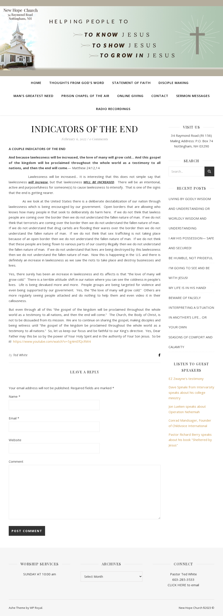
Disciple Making (174, 82)
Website (15, 440)
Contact (159, 95)
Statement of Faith (131, 82)
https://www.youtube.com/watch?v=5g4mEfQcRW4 (52, 341)
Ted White (20, 355)
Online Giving (130, 95)
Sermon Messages (193, 95)
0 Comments (98, 139)
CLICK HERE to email (183, 585)
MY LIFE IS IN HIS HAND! (187, 287)
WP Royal (36, 608)
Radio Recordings (113, 109)
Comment (16, 461)
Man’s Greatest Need (34, 95)
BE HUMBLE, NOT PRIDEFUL (191, 258)
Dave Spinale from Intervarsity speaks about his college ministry (191, 392)
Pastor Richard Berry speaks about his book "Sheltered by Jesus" (190, 439)
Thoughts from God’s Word (76, 82)
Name (14, 396)
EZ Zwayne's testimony (186, 378)
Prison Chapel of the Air (85, 95)
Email (14, 418)
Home (36, 82)
